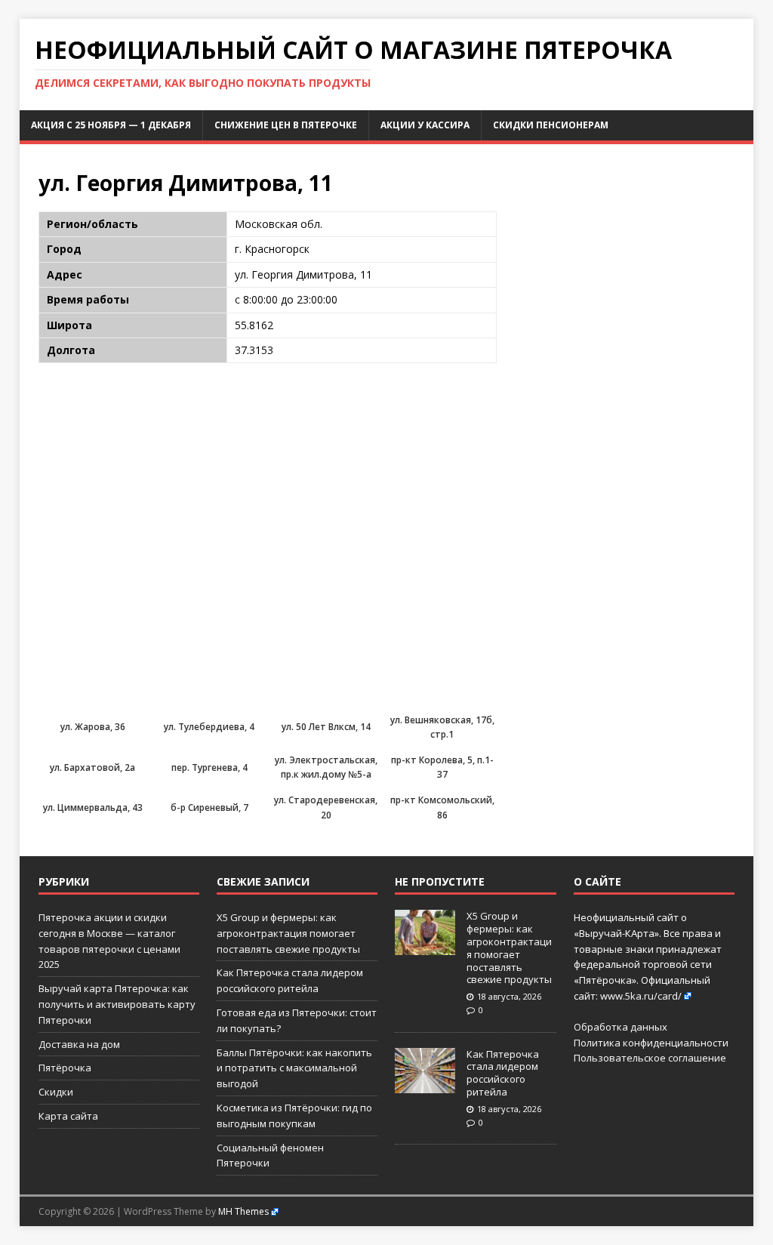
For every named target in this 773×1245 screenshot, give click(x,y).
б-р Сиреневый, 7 (209, 807)
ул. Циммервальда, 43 (93, 807)
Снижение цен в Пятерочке (285, 125)
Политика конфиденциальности (651, 1042)
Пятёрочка (64, 1067)
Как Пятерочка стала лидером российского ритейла (503, 1073)
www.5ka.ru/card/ (641, 996)
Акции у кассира (425, 125)
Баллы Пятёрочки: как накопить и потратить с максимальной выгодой (294, 1068)
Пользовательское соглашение (650, 1058)
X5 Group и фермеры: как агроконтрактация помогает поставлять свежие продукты (288, 933)
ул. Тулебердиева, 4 (209, 726)
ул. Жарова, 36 (92, 726)
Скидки (55, 1092)
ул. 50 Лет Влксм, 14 (326, 726)
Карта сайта (68, 1116)
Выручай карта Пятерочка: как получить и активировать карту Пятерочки (117, 1004)
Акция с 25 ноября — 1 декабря (111, 125)
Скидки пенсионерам (550, 125)
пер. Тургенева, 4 (209, 767)
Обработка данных (620, 1027)
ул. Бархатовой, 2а (92, 767)
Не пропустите (440, 881)
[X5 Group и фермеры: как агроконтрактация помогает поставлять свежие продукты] (425, 947)
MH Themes (243, 1211)
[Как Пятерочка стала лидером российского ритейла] (425, 1085)
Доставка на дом (79, 1044)
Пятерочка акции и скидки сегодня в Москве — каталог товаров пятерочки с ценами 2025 (109, 941)
